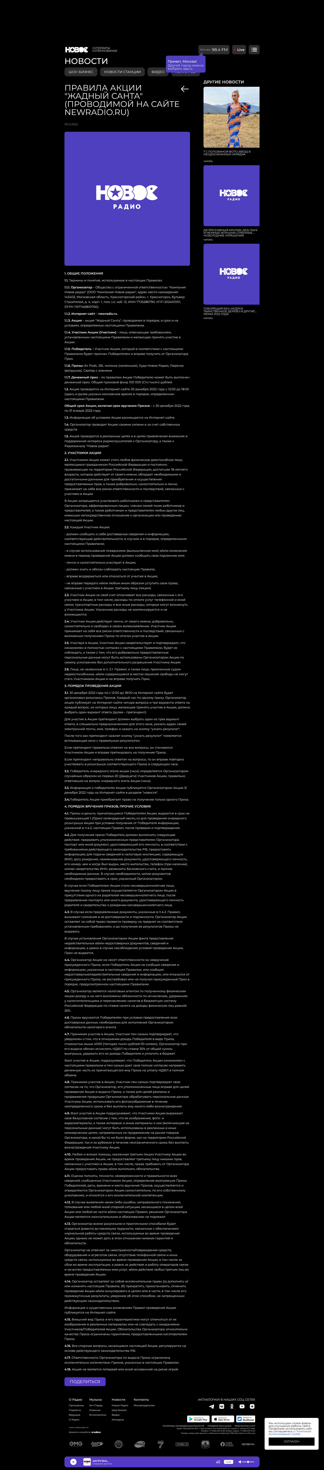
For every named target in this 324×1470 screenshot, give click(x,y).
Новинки (95, 1410)
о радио (75, 1399)
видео (158, 72)
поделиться (85, 1381)
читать (208, 161)
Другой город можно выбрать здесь (186, 67)
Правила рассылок (219, 1426)
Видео (116, 1414)
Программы (76, 1405)
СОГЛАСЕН (291, 1441)
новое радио (120, 1405)
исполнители (97, 1414)
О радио (74, 1419)
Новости (118, 1399)
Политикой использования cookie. (290, 1433)
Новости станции (122, 72)
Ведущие (74, 1414)
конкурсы (118, 1419)
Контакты (141, 1399)
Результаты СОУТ (245, 1426)
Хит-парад (95, 1405)
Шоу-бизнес (81, 72)
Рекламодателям (144, 1405)
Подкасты (75, 1410)
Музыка (95, 1399)
